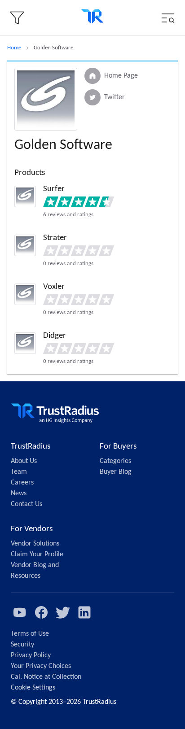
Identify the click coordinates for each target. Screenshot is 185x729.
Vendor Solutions (35, 543)
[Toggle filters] (17, 18)
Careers (22, 482)
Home (14, 48)
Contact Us (26, 504)
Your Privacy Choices (41, 666)
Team (19, 472)
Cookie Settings (33, 687)
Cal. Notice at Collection (46, 677)
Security (22, 644)
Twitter (114, 97)
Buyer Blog (116, 472)
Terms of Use (30, 633)
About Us (24, 461)
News (18, 493)
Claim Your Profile (37, 554)
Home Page (121, 75)
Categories (115, 461)
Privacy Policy (31, 655)
